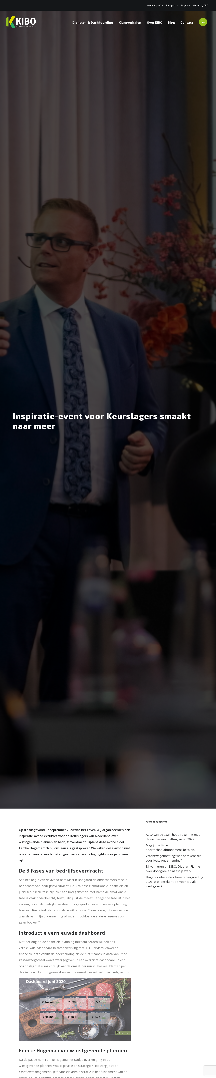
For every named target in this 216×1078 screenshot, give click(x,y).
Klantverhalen (130, 22)
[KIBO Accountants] (22, 22)
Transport (171, 5)
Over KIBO (154, 22)
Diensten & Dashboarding (92, 22)
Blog (171, 22)
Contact (186, 22)
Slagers (184, 5)
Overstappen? (154, 5)
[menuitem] (155, 5)
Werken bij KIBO (200, 5)
